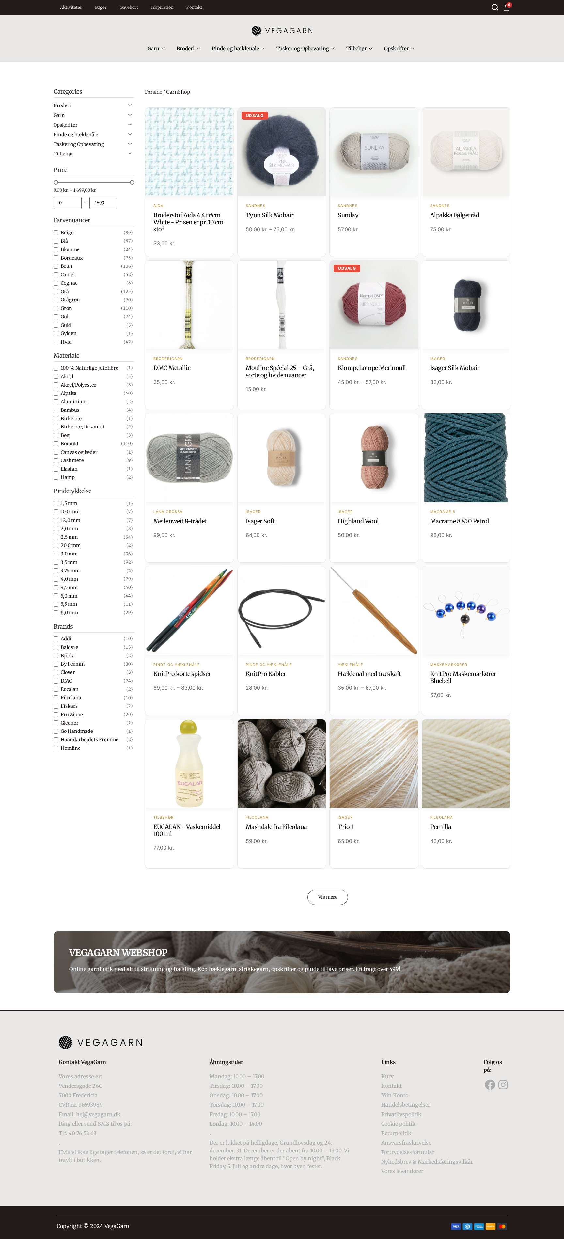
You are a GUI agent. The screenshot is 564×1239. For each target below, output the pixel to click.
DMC (66, 681)
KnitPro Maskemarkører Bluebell (463, 677)
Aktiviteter (71, 7)
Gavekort (129, 7)
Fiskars (69, 706)
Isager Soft (260, 521)
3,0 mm (69, 554)
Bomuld (69, 444)
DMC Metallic (171, 368)
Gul (64, 317)
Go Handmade (77, 731)
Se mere (189, 152)
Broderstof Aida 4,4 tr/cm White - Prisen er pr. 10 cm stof (188, 222)
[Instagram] (503, 1084)
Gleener (70, 723)
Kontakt (194, 7)
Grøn (66, 308)
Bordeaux (72, 258)
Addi (66, 639)
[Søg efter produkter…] (495, 7)
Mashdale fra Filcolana (276, 826)
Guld (66, 325)
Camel (68, 275)
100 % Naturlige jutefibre (89, 368)
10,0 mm (70, 512)
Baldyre (69, 647)
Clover (68, 672)
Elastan (69, 469)
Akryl (67, 376)
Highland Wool (358, 521)
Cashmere (72, 460)
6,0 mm (69, 613)
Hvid (66, 342)
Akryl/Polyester (78, 385)
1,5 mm (69, 503)
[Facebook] (490, 1084)
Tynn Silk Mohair (270, 215)
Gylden (69, 333)
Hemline (71, 748)
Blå (64, 241)
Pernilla (440, 826)
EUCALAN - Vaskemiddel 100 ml (187, 830)
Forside (153, 92)
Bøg (65, 435)
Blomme (70, 249)
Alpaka (68, 393)
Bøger (101, 7)
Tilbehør (356, 48)
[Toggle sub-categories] (129, 105)
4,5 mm (69, 587)
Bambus (70, 410)
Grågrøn (70, 300)
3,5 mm (69, 562)
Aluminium (74, 402)
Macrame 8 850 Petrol (459, 521)
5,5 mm (69, 604)
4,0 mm (69, 579)
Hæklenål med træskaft (369, 674)
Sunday (348, 215)
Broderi (186, 48)
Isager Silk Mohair (455, 368)
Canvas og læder (79, 452)
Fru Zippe (72, 714)
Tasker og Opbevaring (302, 48)
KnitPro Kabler (266, 674)
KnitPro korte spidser (182, 674)
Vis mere (327, 897)
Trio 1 (345, 826)
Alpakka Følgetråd (454, 215)
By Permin (73, 664)
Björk (67, 656)
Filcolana (71, 697)
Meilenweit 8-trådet (180, 521)
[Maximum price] (103, 203)
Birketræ (71, 418)
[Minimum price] (68, 203)
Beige (67, 232)
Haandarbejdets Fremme (89, 740)
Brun (66, 266)
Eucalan (70, 689)
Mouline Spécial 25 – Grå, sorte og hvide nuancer (280, 371)
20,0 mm (71, 545)
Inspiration (162, 7)
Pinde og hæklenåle (235, 48)
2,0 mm (69, 529)
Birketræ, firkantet (83, 427)
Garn (153, 48)
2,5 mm (69, 537)
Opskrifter (396, 48)
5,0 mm (69, 596)
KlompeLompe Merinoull (372, 368)
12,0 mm (70, 520)
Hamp (68, 477)
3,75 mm (70, 570)
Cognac (69, 283)
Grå (65, 292)
